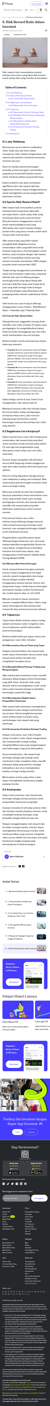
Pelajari (10, 17)
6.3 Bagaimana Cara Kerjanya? (19, 102)
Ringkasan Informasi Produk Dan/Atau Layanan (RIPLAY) (23, 1393)
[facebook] (23, 866)
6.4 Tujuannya (12, 109)
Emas (28, 1382)
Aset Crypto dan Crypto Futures (20, 1385)
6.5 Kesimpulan (13, 133)
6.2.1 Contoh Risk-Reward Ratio (22, 98)
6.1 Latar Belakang (14, 92)
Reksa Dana (32, 1389)
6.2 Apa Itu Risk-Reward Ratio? (19, 95)
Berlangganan (39, 1198)
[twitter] (19, 866)
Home (4, 17)
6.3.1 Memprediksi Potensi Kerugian (24, 105)
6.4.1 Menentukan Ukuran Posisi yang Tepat (27, 112)
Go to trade (36, 3)
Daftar (17, 1132)
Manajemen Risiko (18, 17)
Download (31, 1132)
